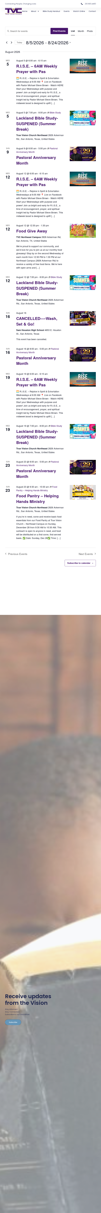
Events (66, 11)
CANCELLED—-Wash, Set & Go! (36, 321)
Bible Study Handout (51, 11)
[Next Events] (11, 42)
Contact (92, 11)
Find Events (59, 31)
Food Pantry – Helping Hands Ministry (37, 498)
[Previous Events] (6, 42)
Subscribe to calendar (78, 563)
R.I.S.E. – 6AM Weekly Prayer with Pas (36, 68)
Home (24, 11)
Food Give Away (31, 231)
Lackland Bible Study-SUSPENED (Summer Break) (37, 123)
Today (19, 42)
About (33, 11)
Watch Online (79, 11)
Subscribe (13, 1022)
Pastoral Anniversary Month (36, 160)
